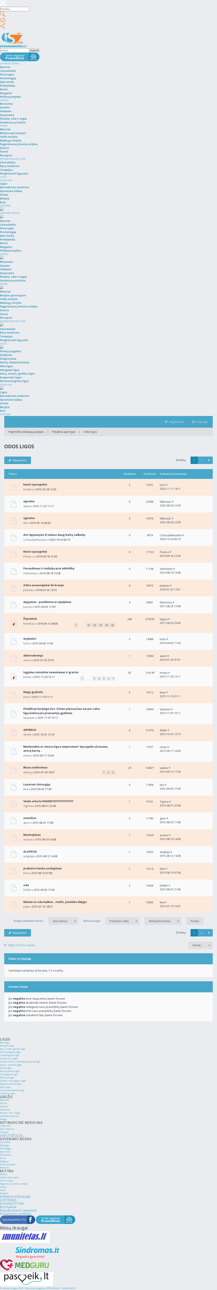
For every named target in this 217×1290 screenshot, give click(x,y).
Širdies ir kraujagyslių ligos (13, 1080)
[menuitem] (200, 422)
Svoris (3, 1190)
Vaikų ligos (5, 1087)
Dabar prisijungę (19, 958)
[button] (209, 460)
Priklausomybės (7, 1164)
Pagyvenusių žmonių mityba (14, 1183)
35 (112, 625)
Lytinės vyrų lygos (8, 1058)
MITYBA (3, 125)
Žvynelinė (30, 619)
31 (89, 625)
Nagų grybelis (33, 692)
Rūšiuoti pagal (106, 921)
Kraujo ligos (5, 1068)
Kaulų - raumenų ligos (11, 1064)
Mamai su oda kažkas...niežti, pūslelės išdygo (55, 902)
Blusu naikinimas (35, 767)
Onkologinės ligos (9, 1074)
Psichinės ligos (7, 1077)
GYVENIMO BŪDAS (9, 63)
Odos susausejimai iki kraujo (43, 585)
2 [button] (201, 460)
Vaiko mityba (6, 1180)
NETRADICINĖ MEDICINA (12, 158)
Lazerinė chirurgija (36, 784)
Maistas (3, 1174)
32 (94, 625)
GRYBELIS (29, 730)
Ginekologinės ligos (9, 1055)
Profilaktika (5, 1154)
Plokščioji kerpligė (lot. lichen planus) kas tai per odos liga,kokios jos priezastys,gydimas (61, 711)
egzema (29, 501)
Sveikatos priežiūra (9, 1116)
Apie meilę (5, 1151)
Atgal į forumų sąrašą (21, 945)
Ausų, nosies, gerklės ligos (12, 1048)
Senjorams (5, 1109)
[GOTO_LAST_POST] (167, 485)
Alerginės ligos (7, 1045)
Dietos (3, 1186)
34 (106, 625)
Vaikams (4, 1106)
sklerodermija (33, 655)
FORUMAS (5, 205)
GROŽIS (4, 100)
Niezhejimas (32, 835)
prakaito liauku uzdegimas (42, 868)
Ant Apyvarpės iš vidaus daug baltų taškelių (54, 535)
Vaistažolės (5, 1125)
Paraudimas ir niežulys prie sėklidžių (48, 568)
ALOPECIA (30, 851)
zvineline (29, 818)
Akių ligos (4, 1042)
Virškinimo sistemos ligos (12, 1090)
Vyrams (3, 1103)
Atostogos (4, 1145)
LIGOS (3, 176)
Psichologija (5, 1148)
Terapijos (4, 1132)
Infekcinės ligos (7, 1093)
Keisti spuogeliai (35, 551)
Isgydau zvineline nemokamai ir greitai (50, 672)
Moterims (4, 1100)
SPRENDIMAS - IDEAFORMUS (61, 1288)
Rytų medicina (7, 1128)
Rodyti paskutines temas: (40, 921)
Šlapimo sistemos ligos (10, 1083)
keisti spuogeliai (35, 484)
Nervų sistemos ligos (9, 1071)
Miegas (3, 1119)
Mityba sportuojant (9, 1177)
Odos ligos (90, 432)
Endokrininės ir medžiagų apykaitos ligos (20, 1061)
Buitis (3, 1158)
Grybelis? (29, 639)
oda (26, 885)
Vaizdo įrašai (6, 180)
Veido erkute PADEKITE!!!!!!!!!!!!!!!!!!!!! (48, 801)
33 (100, 625)
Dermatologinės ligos (10, 1052)
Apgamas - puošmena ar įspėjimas (47, 602)
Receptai (4, 1193)
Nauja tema (19, 460)
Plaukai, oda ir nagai (10, 1112)
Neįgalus (4, 1161)
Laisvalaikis (5, 1142)
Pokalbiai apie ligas (63, 432)
